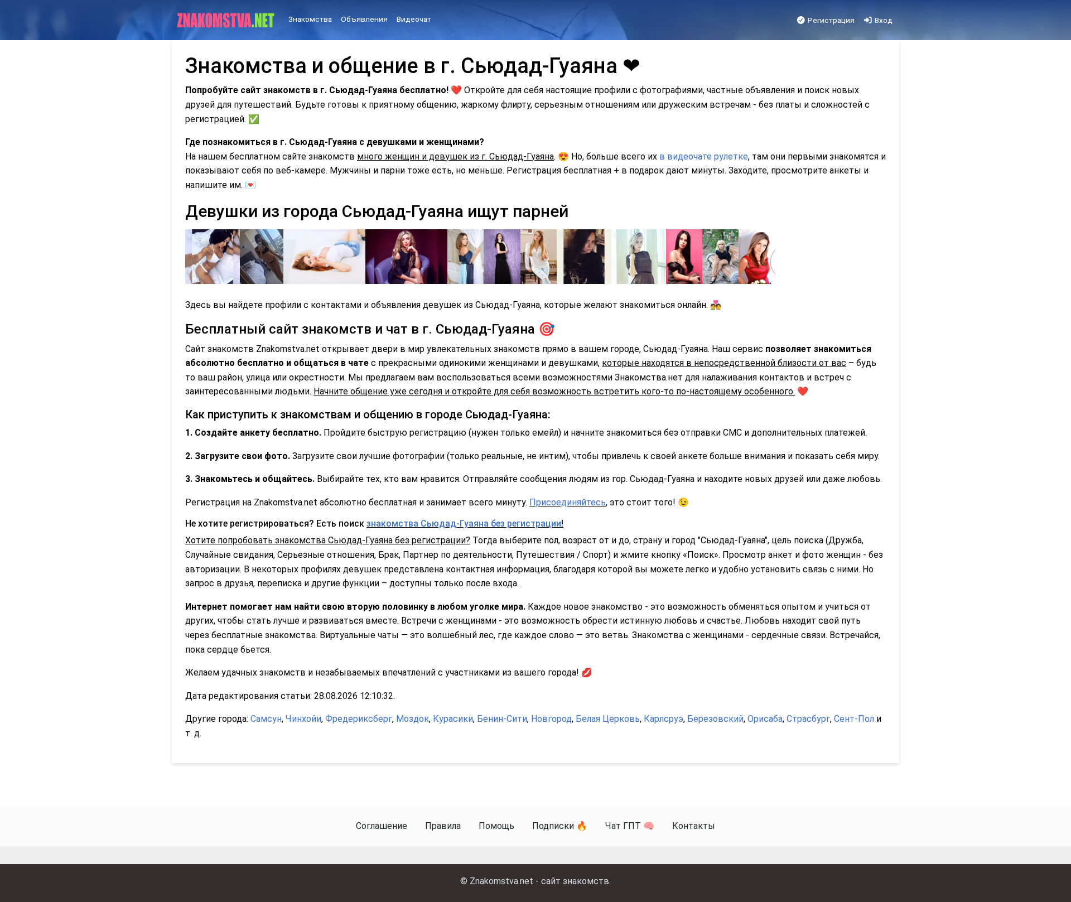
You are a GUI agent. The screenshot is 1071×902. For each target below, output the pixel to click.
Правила (443, 826)
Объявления (364, 19)
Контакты (693, 826)
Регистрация (830, 20)
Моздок (412, 718)
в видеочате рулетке (703, 156)
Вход (883, 20)
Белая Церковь (608, 718)
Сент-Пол (854, 718)
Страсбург (808, 718)
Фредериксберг (358, 718)
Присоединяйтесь (567, 502)
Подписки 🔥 (559, 826)
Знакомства (310, 19)
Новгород (551, 718)
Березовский (715, 718)
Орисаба (765, 718)
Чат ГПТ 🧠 (629, 826)
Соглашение (381, 826)
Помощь (496, 826)
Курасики (453, 718)
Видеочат (414, 19)
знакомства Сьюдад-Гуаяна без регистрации (463, 523)
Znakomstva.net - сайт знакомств (539, 881)
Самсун (266, 718)
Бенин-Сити (502, 718)
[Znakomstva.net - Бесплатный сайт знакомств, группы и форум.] (226, 20)
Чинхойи (303, 718)
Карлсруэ (663, 718)
